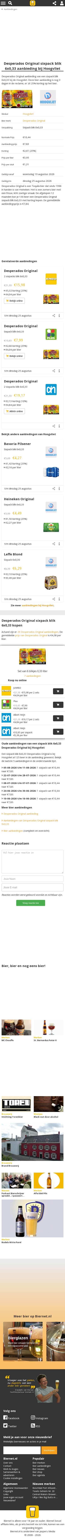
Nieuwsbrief (9, 1500)
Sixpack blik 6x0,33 (14, 331)
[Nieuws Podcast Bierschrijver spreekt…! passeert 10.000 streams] (16, 1180)
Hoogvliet (28, 113)
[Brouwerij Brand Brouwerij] (32, 1142)
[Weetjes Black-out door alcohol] (48, 1104)
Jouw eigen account (13, 1497)
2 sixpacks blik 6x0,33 (15, 276)
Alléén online (16, 411)
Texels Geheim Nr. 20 (43, 1491)
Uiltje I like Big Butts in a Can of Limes (44, 1499)
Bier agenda (38, 1475)
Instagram (41, 1418)
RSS (37, 1426)
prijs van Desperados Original (31, 635)
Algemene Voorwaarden (15, 1487)
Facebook (13, 1418)
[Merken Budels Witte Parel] (32, 1218)
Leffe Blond (13, 554)
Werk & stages (10, 1469)
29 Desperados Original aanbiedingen (38, 631)
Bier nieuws (38, 1469)
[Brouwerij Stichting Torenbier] (16, 1104)
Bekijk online (16, 300)
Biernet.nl (15, 1531)
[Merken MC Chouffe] (16, 1027)
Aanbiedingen (10, 9)
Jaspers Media (47, 1531)
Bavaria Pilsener (17, 444)
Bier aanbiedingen (13, 830)
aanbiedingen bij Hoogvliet (38, 605)
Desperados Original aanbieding (20, 813)
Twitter (12, 1426)
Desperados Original (34, 120)
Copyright (8, 1491)
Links (6, 1494)
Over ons (8, 1462)
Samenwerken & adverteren (11, 1474)
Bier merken (38, 1462)
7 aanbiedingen (32, 675)
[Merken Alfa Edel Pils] (48, 1180)
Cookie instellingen (12, 1478)
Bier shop (37, 1472)
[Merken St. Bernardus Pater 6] (48, 1027)
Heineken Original (19, 499)
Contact (7, 1465)
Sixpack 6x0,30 (12, 559)
